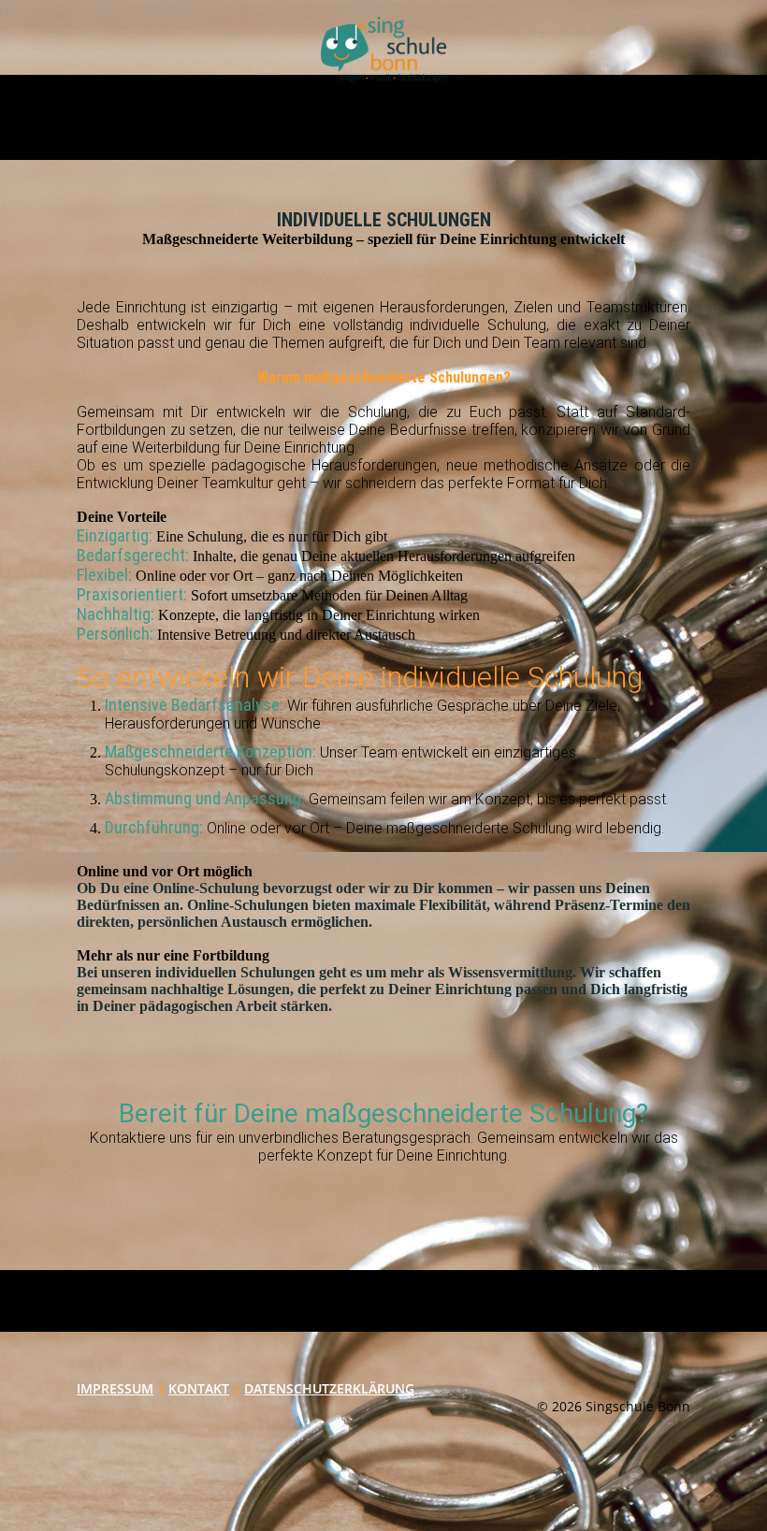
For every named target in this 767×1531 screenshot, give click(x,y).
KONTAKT (198, 1388)
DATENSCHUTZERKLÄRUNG (329, 1388)
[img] (384, 49)
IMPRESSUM (115, 1388)
